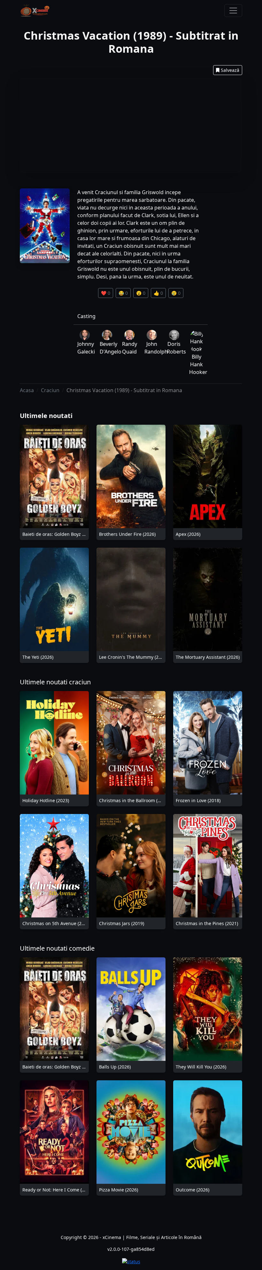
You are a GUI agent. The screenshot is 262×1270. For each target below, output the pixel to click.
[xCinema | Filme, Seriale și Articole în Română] (35, 11)
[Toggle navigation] (233, 10)
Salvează (230, 70)
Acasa (27, 390)
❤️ (105, 293)
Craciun (50, 390)
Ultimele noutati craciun (55, 682)
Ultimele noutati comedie (57, 948)
